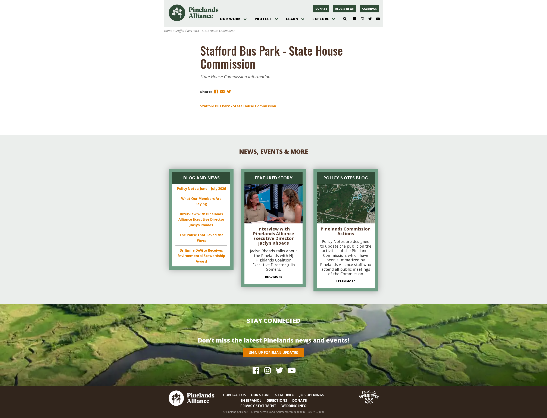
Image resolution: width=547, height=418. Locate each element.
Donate (321, 8)
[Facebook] (353, 19)
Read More (273, 277)
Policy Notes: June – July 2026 (201, 188)
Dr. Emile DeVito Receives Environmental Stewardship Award (201, 256)
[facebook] (216, 91)
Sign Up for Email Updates (273, 352)
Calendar (369, 8)
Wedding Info (294, 405)
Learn (292, 18)
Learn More (345, 281)
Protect (263, 18)
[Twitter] (368, 19)
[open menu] (245, 19)
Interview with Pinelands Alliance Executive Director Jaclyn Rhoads (201, 219)
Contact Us (234, 395)
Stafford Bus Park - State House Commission (238, 106)
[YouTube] (376, 19)
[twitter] (229, 91)
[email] (222, 91)
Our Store (260, 395)
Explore (320, 18)
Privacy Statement (258, 405)
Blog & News (344, 8)
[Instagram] (360, 19)
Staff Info (284, 395)
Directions (277, 400)
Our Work (230, 18)
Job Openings (312, 395)
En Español (251, 400)
